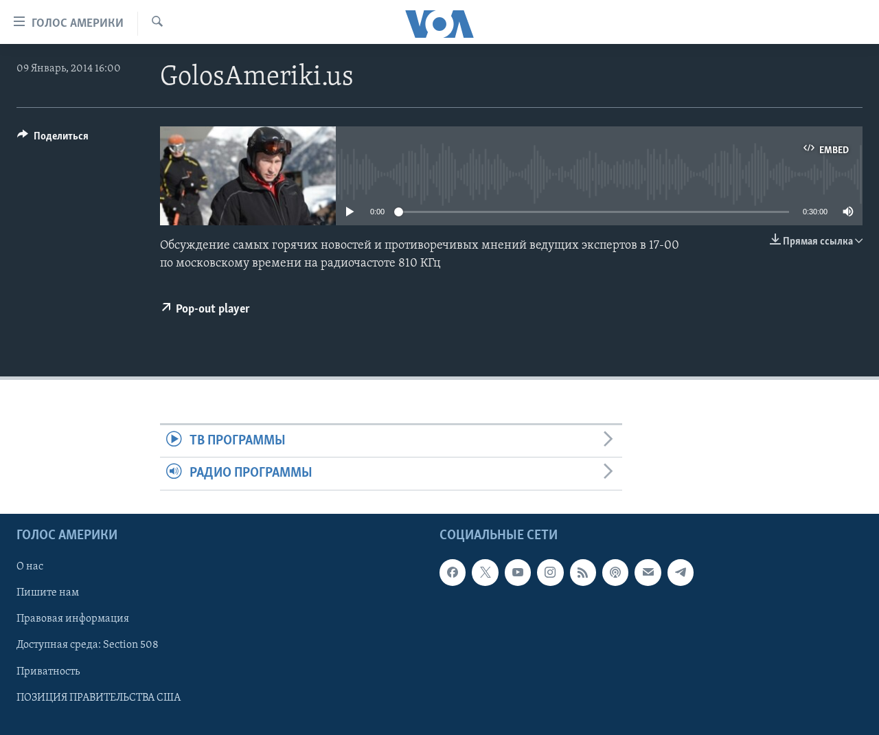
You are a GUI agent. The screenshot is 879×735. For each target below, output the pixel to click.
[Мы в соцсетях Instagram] (550, 572)
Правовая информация (72, 618)
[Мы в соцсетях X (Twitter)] (485, 572)
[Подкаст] (615, 572)
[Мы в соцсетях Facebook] (453, 572)
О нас (29, 566)
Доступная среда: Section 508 (87, 645)
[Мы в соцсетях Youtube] (518, 572)
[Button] (53, 139)
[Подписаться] (648, 572)
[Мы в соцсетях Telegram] (680, 572)
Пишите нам (47, 592)
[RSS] (583, 572)
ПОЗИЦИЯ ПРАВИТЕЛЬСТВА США (98, 697)
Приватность (48, 671)
